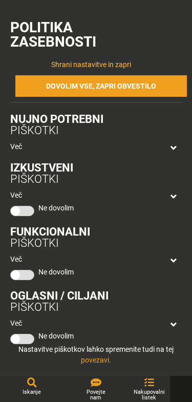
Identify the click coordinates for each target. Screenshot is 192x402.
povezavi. (96, 360)
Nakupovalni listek (149, 395)
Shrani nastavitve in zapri (91, 64)
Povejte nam (96, 395)
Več (16, 146)
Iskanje (32, 392)
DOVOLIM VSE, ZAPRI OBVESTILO (101, 86)
